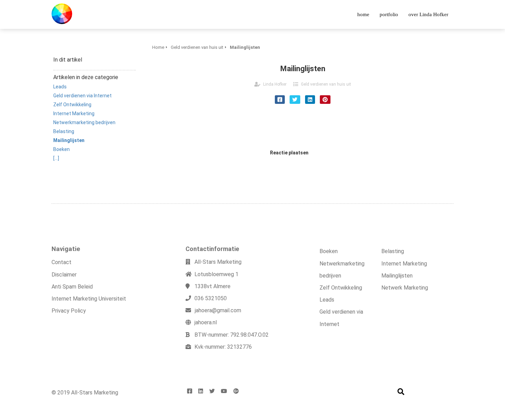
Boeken (328, 251)
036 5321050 (210, 298)
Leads (326, 299)
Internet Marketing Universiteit (89, 298)
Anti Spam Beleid (72, 286)
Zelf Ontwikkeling (340, 287)
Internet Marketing (404, 263)
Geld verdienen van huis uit (326, 84)
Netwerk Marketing (404, 287)
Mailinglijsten (397, 275)
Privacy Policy (69, 310)
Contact (61, 262)
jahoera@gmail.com (218, 310)
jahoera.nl (205, 322)
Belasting (392, 251)
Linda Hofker (275, 84)
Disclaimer (64, 274)
